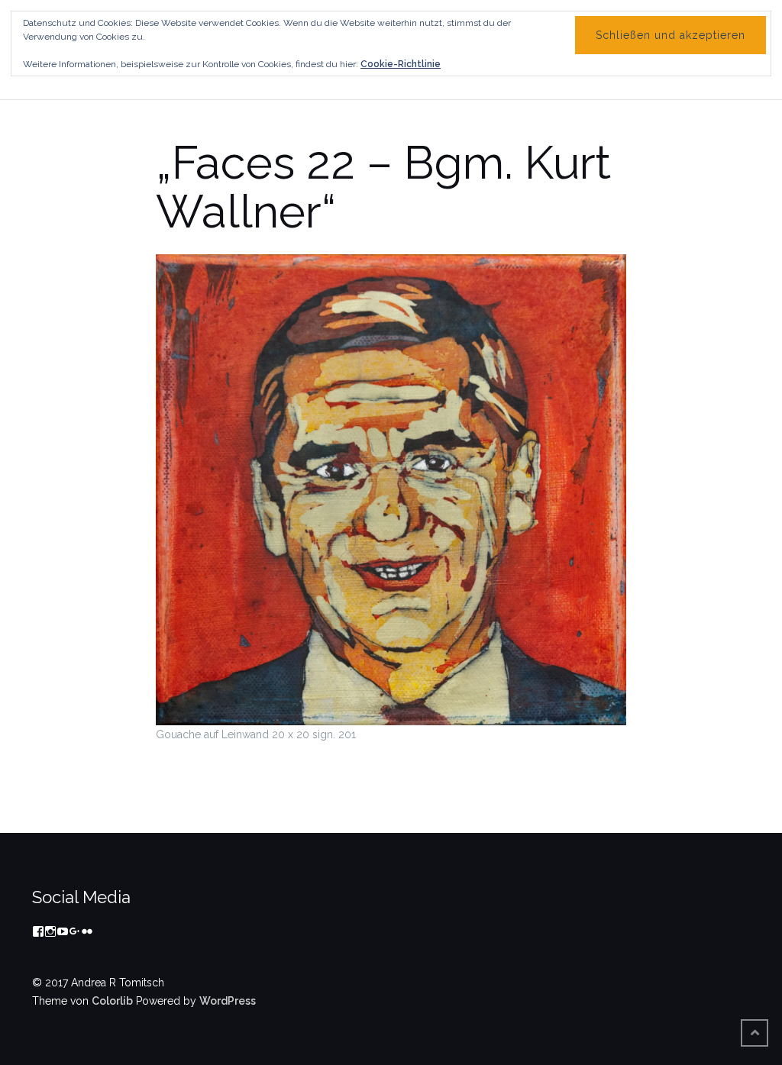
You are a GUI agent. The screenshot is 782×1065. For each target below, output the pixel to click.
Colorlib (112, 1001)
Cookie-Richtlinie (400, 64)
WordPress (227, 1001)
